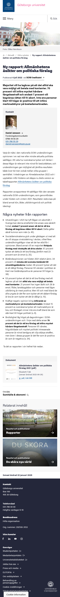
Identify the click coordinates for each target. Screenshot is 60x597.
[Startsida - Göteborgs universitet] (50, 586)
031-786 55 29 (12, 141)
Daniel (13, 133)
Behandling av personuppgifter (10, 581)
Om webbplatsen (11, 576)
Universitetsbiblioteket (15, 559)
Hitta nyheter (23, 55)
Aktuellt (11, 55)
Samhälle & (14, 394)
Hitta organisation (11, 521)
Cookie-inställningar (12, 586)
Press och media (11, 568)
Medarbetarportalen (14, 555)
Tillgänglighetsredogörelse (15, 590)
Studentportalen (12, 550)
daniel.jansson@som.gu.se (18, 144)
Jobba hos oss (9, 564)
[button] (23, 18)
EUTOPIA (7, 572)
